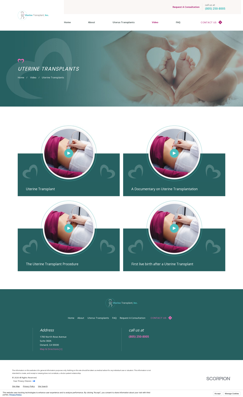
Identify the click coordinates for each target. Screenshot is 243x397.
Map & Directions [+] (51, 349)
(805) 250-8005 (215, 9)
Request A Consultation (186, 6)
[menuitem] (16, 386)
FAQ (114, 317)
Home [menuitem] (67, 22)
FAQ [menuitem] (178, 22)
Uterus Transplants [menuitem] (124, 22)
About (80, 317)
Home (71, 317)
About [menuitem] (91, 22)
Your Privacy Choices (22, 381)
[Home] (33, 15)
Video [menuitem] (155, 22)
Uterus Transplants (98, 317)
